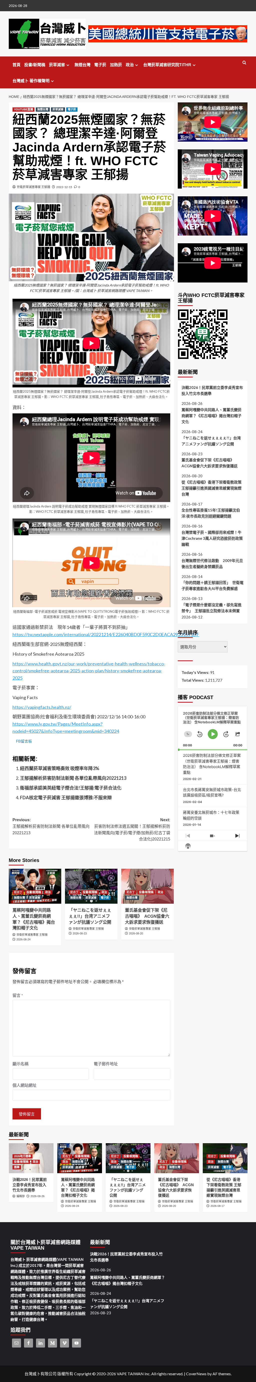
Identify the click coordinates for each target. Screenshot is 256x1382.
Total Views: (193, 680)
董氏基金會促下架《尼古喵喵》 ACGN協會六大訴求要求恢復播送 (147, 916)
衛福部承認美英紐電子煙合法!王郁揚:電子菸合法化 (71, 788)
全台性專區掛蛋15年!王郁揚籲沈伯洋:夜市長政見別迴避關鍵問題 (211, 513)
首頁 (16, 65)
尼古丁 (18, 892)
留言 (17, 995)
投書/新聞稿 (34, 65)
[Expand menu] (68, 65)
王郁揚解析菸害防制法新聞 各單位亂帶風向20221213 (73, 778)
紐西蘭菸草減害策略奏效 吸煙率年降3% (59, 768)
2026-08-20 (136, 933)
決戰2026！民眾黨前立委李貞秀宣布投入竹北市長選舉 (212, 390)
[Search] (244, 62)
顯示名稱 (20, 1063)
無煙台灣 (82, 65)
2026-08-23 (80, 933)
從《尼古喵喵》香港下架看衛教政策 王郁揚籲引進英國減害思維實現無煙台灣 (212, 488)
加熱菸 (116, 65)
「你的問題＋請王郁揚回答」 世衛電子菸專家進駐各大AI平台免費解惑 (213, 585)
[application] (212, 728)
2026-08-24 (23, 939)
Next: (132, 829)
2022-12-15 (64, 187)
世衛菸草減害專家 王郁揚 (33, 187)
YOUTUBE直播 (23, 109)
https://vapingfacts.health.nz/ (41, 707)
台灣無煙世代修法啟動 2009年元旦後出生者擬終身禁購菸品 (212, 563)
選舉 (17, 1167)
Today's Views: (196, 672)
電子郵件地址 (106, 1063)
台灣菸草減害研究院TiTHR (167, 65)
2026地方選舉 (22, 1156)
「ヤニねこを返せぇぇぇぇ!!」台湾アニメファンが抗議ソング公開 (90, 916)
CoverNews (196, 1373)
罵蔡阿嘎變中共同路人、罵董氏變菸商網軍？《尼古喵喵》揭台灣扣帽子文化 (212, 415)
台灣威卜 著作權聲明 (31, 81)
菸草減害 (57, 65)
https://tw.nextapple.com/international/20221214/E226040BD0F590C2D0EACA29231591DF (105, 634)
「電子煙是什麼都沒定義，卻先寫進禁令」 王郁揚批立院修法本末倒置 (212, 607)
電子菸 (100, 65)
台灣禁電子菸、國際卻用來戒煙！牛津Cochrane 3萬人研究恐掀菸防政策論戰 (212, 538)
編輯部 (20, 1196)
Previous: (51, 826)
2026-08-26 (37, 1196)
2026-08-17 (217, 1205)
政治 (130, 65)
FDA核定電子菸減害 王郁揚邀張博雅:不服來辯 (66, 797)
